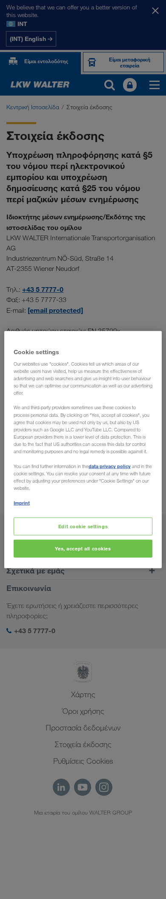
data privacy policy (110, 466)
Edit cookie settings (83, 526)
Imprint (22, 503)
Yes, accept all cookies (83, 548)
